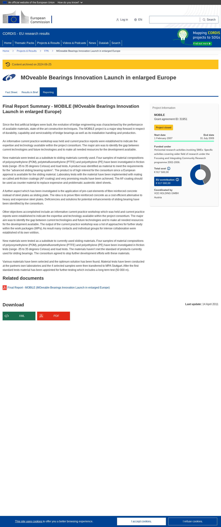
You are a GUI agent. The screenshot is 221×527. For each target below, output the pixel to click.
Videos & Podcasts (74, 43)
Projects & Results (48, 43)
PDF (56, 315)
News (92, 43)
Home (8, 43)
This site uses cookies (29, 521)
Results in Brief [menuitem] (30, 92)
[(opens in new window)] (30, 17)
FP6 (46, 50)
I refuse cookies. (193, 521)
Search (116, 43)
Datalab (104, 43)
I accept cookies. (141, 521)
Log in (124, 19)
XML (22, 315)
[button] (138, 20)
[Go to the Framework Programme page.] (9, 77)
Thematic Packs (24, 43)
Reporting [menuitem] (48, 92)
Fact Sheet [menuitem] (11, 92)
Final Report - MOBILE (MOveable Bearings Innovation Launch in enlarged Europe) (59, 287)
